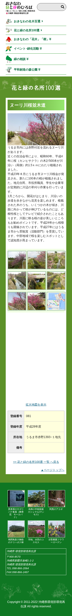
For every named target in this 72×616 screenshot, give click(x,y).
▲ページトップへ (52, 470)
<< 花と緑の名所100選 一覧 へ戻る (36, 461)
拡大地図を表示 (36, 404)
